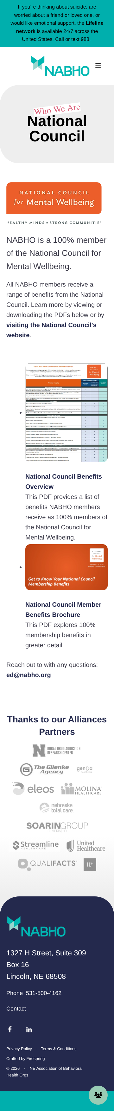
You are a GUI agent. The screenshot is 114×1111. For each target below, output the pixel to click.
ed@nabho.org (28, 675)
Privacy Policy (19, 1048)
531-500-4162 (43, 993)
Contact (16, 1008)
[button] (98, 65)
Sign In (98, 1095)
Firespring (36, 1058)
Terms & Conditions (59, 1048)
